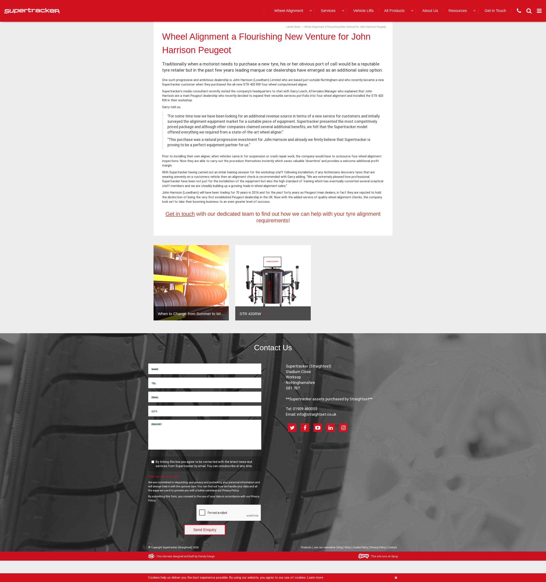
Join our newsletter (324, 547)
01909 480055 (305, 409)
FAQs (348, 547)
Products (306, 547)
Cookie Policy (360, 547)
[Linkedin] (330, 427)
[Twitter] (292, 427)
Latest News (293, 26)
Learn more (315, 577)
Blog (340, 547)
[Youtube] (317, 427)
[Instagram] (343, 427)
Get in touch (180, 214)
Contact (392, 547)
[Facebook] (305, 427)
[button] (292, 11)
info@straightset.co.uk (316, 414)
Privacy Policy (230, 490)
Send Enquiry (204, 530)
